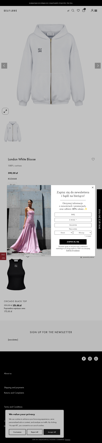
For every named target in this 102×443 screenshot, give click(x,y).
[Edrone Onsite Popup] (51, 221)
